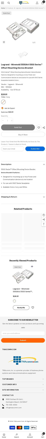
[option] (23, 28)
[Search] (8, 3)
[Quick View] (32, 266)
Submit (23, 340)
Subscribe (35, 149)
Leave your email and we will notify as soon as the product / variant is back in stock (20, 143)
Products (10, 8)
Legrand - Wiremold (15, 84)
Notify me (21, 308)
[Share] (43, 127)
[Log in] (37, 3)
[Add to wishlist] (39, 127)
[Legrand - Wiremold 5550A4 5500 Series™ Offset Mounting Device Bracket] (23, 275)
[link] (12, 244)
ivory (14, 301)
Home (3, 8)
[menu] (2, 2)
